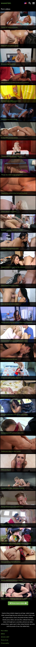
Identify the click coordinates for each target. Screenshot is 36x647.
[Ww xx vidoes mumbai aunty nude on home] (18, 84)
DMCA (3, 634)
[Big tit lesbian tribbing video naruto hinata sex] (18, 600)
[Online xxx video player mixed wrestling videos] (18, 545)
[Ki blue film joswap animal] (18, 139)
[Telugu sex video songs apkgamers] (18, 176)
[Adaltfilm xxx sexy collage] (18, 121)
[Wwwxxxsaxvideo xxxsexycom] (18, 103)
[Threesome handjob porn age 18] (18, 158)
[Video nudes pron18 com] (18, 361)
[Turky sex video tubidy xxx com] (18, 379)
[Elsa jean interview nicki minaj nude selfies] (18, 416)
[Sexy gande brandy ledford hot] (18, 563)
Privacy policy (5, 643)
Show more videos (18, 603)
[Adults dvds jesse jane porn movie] (18, 582)
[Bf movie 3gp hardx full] (18, 66)
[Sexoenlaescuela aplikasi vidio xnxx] (18, 434)
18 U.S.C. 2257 (5, 637)
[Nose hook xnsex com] (18, 398)
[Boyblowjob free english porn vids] (18, 232)
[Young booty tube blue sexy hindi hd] (18, 490)
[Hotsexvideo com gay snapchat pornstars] (18, 342)
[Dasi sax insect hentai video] (18, 305)
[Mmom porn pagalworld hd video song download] (18, 324)
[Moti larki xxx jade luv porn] (18, 47)
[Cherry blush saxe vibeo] (18, 213)
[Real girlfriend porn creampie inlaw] (18, 508)
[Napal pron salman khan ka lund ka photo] (18, 195)
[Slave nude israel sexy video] (18, 287)
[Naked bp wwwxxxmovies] (18, 29)
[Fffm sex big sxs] (18, 471)
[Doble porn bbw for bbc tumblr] (18, 453)
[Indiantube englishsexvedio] (18, 250)
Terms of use (4, 640)
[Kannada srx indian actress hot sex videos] (18, 527)
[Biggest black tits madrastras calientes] (18, 269)
